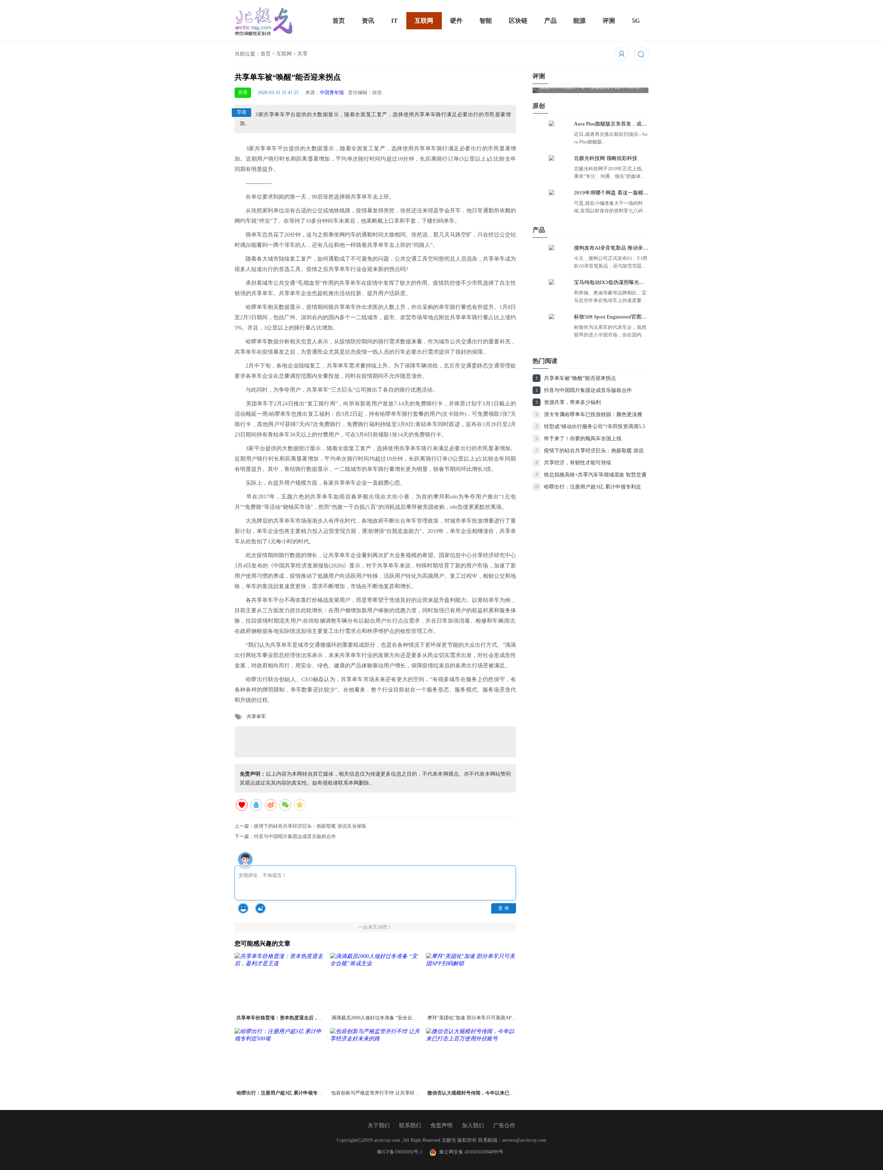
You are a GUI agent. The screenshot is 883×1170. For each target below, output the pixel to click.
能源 (579, 20)
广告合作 (504, 1125)
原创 (539, 105)
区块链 (518, 20)
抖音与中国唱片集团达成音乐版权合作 (295, 836)
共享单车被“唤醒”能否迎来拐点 (580, 378)
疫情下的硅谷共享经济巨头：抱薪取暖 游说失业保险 (310, 826)
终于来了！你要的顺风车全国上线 (583, 438)
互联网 (424, 20)
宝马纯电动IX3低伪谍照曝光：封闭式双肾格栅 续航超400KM (609, 283)
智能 (485, 20)
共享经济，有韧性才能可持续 (577, 462)
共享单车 (256, 716)
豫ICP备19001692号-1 (400, 1151)
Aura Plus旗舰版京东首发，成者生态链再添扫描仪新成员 (610, 124)
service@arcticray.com (524, 1140)
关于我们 (379, 1125)
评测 (609, 20)
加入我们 (473, 1125)
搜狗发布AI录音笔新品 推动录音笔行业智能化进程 (611, 248)
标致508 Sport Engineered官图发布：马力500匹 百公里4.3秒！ (610, 317)
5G (636, 20)
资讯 (368, 20)
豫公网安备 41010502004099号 (469, 1151)
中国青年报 (332, 92)
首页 (339, 20)
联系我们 (410, 1125)
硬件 (456, 20)
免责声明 (441, 1125)
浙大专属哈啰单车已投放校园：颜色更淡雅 (593, 414)
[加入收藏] (242, 805)
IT (394, 20)
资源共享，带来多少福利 (572, 402)
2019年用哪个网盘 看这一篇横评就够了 (611, 193)
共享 (302, 54)
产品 (550, 20)
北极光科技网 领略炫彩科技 (605, 158)
